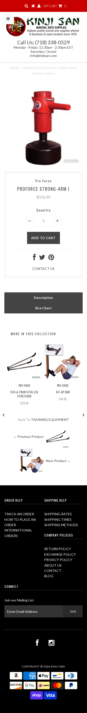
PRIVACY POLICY (58, 560)
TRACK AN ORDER (19, 514)
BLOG (48, 576)
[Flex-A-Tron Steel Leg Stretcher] (24, 379)
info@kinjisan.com (43, 55)
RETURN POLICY (57, 549)
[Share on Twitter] (42, 258)
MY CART (55, 6)
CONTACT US (43, 268)
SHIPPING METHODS (61, 525)
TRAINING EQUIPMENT (39, 68)
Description (43, 298)
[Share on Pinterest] (51, 258)
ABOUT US (53, 565)
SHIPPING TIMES (58, 519)
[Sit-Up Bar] (63, 379)
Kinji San (58, 666)
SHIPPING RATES (58, 514)
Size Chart (43, 308)
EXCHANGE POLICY (60, 554)
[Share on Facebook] (34, 258)
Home (15, 68)
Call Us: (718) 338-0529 (43, 42)
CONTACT (52, 571)
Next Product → (58, 461)
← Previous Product (28, 436)
